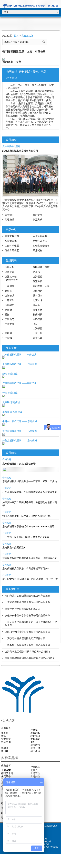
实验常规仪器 (12, 236)
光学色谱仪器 (40, 241)
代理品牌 (37, 214)
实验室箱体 (11, 241)
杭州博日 (37, 314)
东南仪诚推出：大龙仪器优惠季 (19, 464)
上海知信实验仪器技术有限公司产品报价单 (27, 602)
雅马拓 (36, 305)
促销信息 (6, 459)
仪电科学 (35, 767)
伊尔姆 (8, 338)
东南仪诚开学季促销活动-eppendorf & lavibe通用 (28, 526)
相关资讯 (11, 77)
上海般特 (37, 328)
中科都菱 (37, 319)
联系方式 (37, 219)
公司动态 (6, 477)
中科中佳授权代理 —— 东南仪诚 (19, 421)
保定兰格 (37, 281)
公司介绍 (11, 71)
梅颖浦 (8, 333)
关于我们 (9, 214)
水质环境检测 (40, 236)
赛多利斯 (37, 309)
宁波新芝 (9, 319)
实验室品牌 (27, 35)
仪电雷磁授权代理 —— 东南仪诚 (19, 430)
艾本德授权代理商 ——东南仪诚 (19, 354)
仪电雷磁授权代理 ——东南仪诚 (19, 383)
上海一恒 (37, 333)
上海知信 (9, 286)
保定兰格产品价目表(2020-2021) (22, 608)
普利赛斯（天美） (42, 286)
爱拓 (7, 314)
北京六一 (37, 271)
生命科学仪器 (12, 245)
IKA (35, 324)
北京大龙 (37, 300)
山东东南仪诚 (45, 841)
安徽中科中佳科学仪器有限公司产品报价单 (27, 615)
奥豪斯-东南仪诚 (11, 402)
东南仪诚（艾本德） (50, 847)
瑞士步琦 (37, 338)
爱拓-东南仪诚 (9, 373)
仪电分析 (9, 267)
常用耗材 (37, 250)
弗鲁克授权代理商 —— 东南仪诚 (19, 440)
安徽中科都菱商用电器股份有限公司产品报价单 (30, 658)
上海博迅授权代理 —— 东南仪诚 (19, 364)
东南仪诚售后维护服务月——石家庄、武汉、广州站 (29, 481)
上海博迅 (37, 290)
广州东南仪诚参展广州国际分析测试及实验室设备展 (29, 491)
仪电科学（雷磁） (42, 267)
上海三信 (37, 276)
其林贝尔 (37, 295)
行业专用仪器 (12, 250)
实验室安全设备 (41, 245)
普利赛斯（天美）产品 (32, 71)
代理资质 (9, 219)
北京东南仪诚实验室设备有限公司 (20, 151)
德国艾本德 (7, 773)
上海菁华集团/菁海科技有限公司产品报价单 (28, 651)
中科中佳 (9, 324)
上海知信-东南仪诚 (12, 411)
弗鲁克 (8, 290)
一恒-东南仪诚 (9, 392)
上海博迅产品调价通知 (14, 547)
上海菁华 (9, 300)
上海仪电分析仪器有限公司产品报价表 (25, 638)
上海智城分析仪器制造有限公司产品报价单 (27, 645)
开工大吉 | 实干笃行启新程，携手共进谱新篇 (25, 537)
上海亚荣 (9, 271)
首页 (16, 35)
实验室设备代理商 (11, 146)
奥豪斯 (8, 309)
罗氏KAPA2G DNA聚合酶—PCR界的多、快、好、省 (30, 579)
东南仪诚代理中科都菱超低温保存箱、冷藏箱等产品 (29, 558)
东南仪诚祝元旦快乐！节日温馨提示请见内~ (25, 568)
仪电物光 (9, 305)
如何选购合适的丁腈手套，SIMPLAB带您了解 (26, 516)
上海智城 (9, 295)
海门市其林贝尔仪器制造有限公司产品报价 (27, 595)
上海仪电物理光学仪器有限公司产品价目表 (27, 631)
